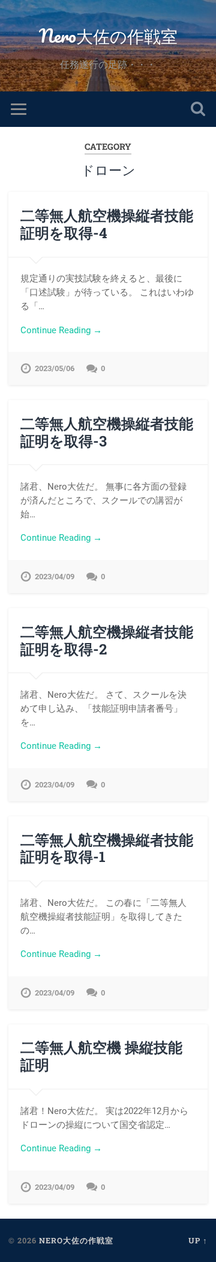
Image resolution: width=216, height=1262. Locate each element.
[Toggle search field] (198, 109)
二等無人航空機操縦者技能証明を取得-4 (106, 224)
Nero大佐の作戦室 (108, 36)
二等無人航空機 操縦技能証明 (101, 1056)
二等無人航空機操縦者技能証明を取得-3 (106, 432)
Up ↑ (198, 1240)
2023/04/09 (54, 576)
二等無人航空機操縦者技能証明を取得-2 (106, 640)
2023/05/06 (54, 368)
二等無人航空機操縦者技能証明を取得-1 (106, 848)
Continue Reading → (61, 330)
